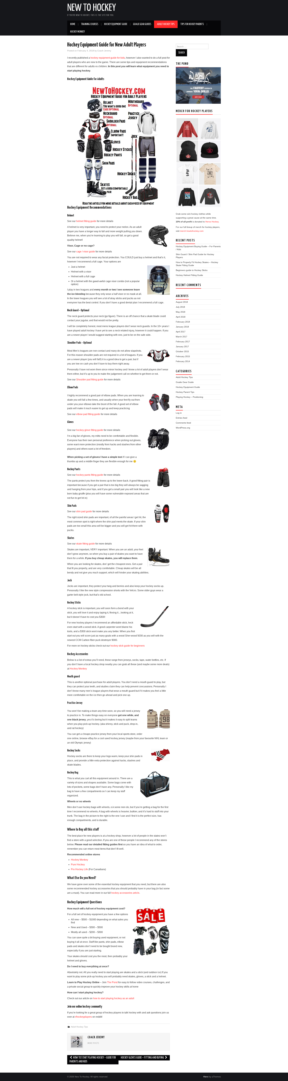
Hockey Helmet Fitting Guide (189, 275)
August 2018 (182, 302)
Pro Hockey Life (79, 869)
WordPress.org (183, 428)
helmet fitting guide (86, 221)
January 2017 (182, 346)
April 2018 (180, 317)
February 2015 (183, 356)
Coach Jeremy (104, 50)
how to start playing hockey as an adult (113, 998)
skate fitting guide (85, 543)
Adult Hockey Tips (166, 24)
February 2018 (183, 322)
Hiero (205, 1076)
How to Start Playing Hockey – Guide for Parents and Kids (92, 1059)
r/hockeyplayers (83, 1017)
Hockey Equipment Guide (115, 24)
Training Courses (89, 24)
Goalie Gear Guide (185, 382)
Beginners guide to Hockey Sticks (191, 270)
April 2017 (180, 331)
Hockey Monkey (77, 31)
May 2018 (180, 312)
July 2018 (180, 307)
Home (72, 24)
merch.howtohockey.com (192, 231)
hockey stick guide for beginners (127, 645)
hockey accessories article (125, 893)
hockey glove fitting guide (89, 430)
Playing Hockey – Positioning (189, 397)
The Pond (112, 982)
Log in (179, 413)
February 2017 (183, 341)
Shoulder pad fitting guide (90, 379)
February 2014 (183, 361)
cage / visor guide (85, 251)
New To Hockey (91, 8)
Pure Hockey (78, 864)
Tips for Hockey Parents (192, 24)
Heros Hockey (212, 221)
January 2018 (182, 327)
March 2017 (181, 336)
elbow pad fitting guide (88, 414)
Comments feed (183, 423)
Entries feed (181, 418)
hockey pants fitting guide (89, 475)
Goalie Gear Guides (142, 24)
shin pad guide (84, 511)
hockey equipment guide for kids (107, 58)
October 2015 (182, 351)
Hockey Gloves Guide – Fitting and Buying (142, 1057)
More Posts (93, 1043)
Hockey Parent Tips (185, 392)
